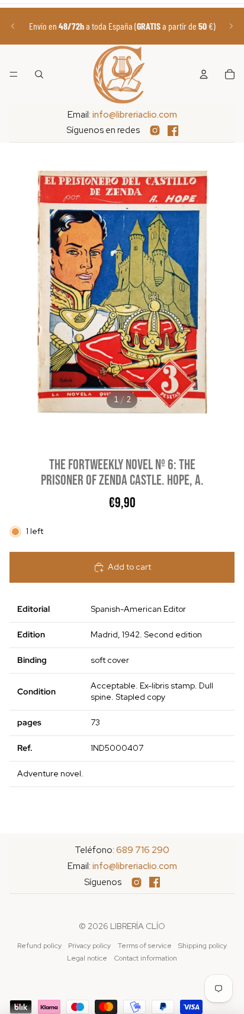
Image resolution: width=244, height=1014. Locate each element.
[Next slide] (231, 26)
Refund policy (39, 945)
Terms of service (145, 945)
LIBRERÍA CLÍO (137, 926)
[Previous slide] (13, 26)
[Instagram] (154, 130)
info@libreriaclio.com (134, 115)
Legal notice (87, 958)
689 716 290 (142, 850)
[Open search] (39, 74)
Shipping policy (202, 945)
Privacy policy (89, 945)
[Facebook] (173, 130)
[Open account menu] (204, 74)
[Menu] (13, 74)
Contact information (145, 958)
